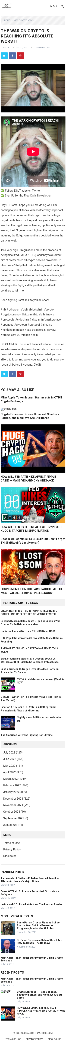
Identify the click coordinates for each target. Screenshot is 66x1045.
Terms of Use (11, 843)
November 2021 (13, 805)
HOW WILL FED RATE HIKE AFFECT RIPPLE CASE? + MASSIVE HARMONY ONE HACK (41, 1010)
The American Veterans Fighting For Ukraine (27, 735)
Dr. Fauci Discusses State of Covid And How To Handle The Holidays (39, 942)
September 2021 (13, 818)
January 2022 (11, 792)
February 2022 (12, 785)
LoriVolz (6, 47)
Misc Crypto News (23, 20)
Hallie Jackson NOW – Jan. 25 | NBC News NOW (28, 631)
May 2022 (9, 765)
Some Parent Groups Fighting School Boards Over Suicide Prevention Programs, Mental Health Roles (38, 925)
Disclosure (10, 856)
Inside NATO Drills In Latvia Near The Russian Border (31, 904)
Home (7, 20)
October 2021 (11, 811)
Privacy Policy (12, 849)
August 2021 (11, 824)
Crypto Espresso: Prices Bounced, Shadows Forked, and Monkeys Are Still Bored (40, 994)
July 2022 (9, 752)
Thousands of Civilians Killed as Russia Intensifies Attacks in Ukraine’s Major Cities (30, 880)
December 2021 (13, 798)
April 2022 (9, 772)
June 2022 (9, 759)
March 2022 (10, 778)
